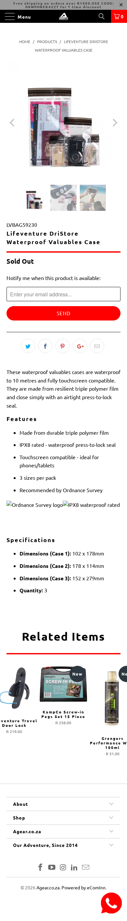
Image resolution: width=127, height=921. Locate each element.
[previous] (12, 123)
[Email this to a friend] (97, 346)
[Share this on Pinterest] (62, 346)
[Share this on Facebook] (45, 346)
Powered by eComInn (84, 887)
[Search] (104, 16)
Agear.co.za (48, 887)
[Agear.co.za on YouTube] (52, 868)
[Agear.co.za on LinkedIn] (74, 868)
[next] (114, 123)
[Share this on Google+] (80, 346)
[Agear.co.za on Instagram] (63, 868)
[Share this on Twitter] (28, 346)
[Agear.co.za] (63, 16)
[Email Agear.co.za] (86, 868)
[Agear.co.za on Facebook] (41, 868)
